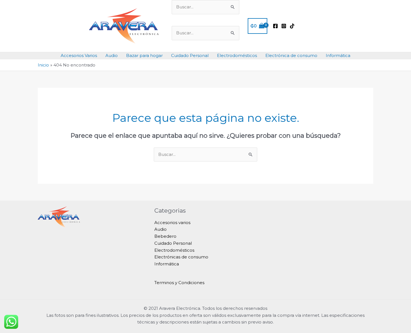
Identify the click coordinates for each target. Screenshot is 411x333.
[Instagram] (283, 25)
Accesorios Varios (79, 55)
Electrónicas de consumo (181, 257)
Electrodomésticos (237, 55)
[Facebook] (275, 25)
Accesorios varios (172, 222)
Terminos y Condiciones (179, 282)
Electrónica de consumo (291, 55)
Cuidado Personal (190, 55)
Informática (338, 55)
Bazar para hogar (144, 55)
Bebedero (165, 236)
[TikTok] (292, 25)
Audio (111, 55)
